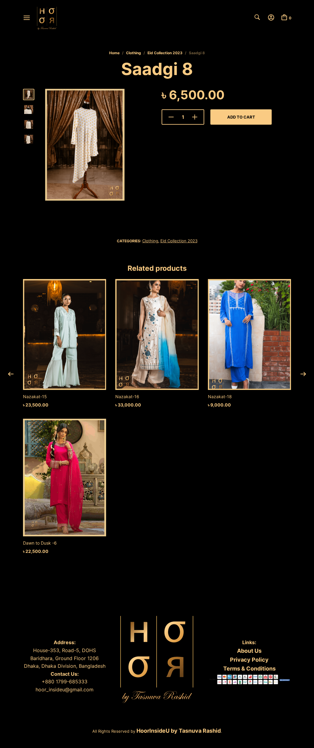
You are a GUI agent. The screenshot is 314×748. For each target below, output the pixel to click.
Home (114, 53)
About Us (249, 651)
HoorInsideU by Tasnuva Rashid (178, 730)
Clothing (133, 53)
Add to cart (241, 117)
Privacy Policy (249, 659)
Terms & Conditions (249, 668)
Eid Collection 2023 (164, 53)
